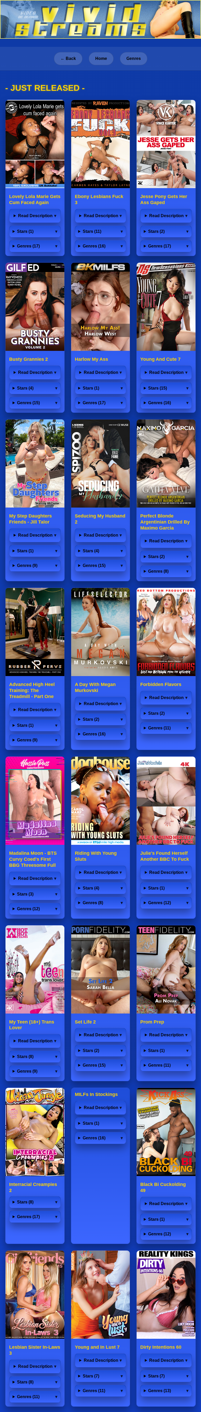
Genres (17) (28, 246)
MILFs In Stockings (96, 1094)
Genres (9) (27, 565)
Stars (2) (156, 231)
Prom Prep (152, 1022)
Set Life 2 (85, 1022)
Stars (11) (92, 231)
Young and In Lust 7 (97, 1347)
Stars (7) (91, 1376)
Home (101, 58)
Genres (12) (28, 909)
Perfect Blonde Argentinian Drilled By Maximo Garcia (165, 522)
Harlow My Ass (91, 359)
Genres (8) (158, 571)
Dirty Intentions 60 (160, 1347)
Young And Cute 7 (160, 359)
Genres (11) (159, 728)
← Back (68, 58)
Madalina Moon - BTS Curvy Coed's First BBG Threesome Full (33, 859)
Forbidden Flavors (160, 684)
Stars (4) (25, 388)
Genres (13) (159, 1390)
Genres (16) (94, 246)
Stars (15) (157, 388)
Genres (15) (28, 403)
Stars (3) (25, 894)
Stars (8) (25, 1056)
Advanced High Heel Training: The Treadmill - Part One (32, 690)
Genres (133, 58)
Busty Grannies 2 (28, 359)
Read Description (35, 215)
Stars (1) (25, 231)
